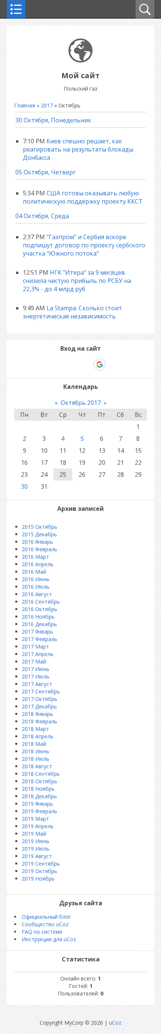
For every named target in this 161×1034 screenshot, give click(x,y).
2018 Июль (35, 758)
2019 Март (35, 818)
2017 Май (34, 661)
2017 (47, 105)
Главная (24, 105)
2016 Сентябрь (41, 601)
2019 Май (34, 833)
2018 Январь (37, 713)
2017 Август (37, 683)
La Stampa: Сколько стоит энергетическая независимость (72, 312)
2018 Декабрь (39, 796)
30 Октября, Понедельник (53, 120)
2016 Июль (35, 586)
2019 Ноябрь (38, 878)
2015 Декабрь (39, 534)
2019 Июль (35, 848)
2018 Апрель (38, 736)
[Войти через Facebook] (73, 364)
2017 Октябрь (39, 698)
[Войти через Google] (100, 364)
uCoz (115, 1022)
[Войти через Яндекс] (86, 364)
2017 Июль (35, 676)
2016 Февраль (39, 549)
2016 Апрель (38, 564)
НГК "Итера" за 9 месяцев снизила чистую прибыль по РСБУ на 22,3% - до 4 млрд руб (77, 280)
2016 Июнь (35, 579)
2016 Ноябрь (38, 616)
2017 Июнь (35, 668)
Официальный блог (46, 916)
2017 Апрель (38, 654)
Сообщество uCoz (45, 924)
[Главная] (80, 60)
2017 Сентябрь (41, 691)
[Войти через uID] (48, 364)
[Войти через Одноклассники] (112, 364)
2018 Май (34, 743)
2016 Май (34, 571)
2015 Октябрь (39, 526)
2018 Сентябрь (41, 773)
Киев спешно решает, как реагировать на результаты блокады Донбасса (78, 149)
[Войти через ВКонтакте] (61, 364)
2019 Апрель (38, 826)
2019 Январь (37, 803)
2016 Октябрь (39, 609)
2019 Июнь (35, 841)
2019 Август (37, 856)
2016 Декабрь (39, 624)
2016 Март (35, 556)
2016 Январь (37, 541)
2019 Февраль (39, 811)
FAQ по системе (42, 931)
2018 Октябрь (39, 781)
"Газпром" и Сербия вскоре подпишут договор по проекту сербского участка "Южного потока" (84, 245)
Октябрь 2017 (81, 403)
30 (24, 486)
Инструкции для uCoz (49, 939)
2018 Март (35, 728)
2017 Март (35, 646)
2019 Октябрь (39, 871)
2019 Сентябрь (41, 863)
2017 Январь (37, 631)
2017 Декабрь (39, 706)
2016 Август (37, 594)
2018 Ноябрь (38, 788)
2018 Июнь (35, 751)
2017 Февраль (39, 639)
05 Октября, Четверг (45, 172)
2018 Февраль (39, 721)
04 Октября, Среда (42, 216)
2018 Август (37, 766)
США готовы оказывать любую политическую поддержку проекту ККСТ (83, 197)
